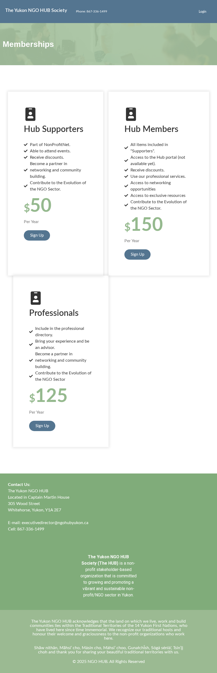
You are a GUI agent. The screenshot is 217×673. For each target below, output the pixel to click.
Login (202, 11)
